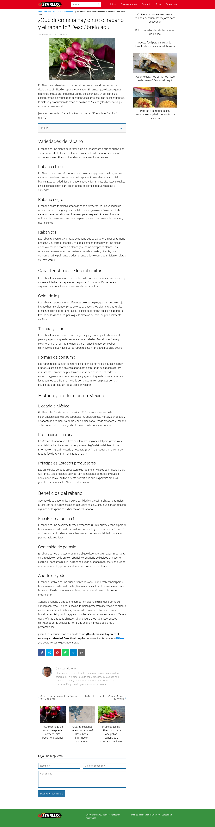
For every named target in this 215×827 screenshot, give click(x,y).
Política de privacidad (141, 815)
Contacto (146, 4)
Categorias (167, 815)
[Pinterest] (57, 652)
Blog (158, 4)
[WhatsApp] (65, 652)
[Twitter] (49, 652)
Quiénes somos (129, 4)
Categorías (171, 4)
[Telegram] (73, 652)
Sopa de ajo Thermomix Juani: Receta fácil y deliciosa (59, 697)
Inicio (113, 4)
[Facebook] (41, 652)
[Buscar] (98, 4)
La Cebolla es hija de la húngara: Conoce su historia (104, 697)
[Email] (81, 652)
